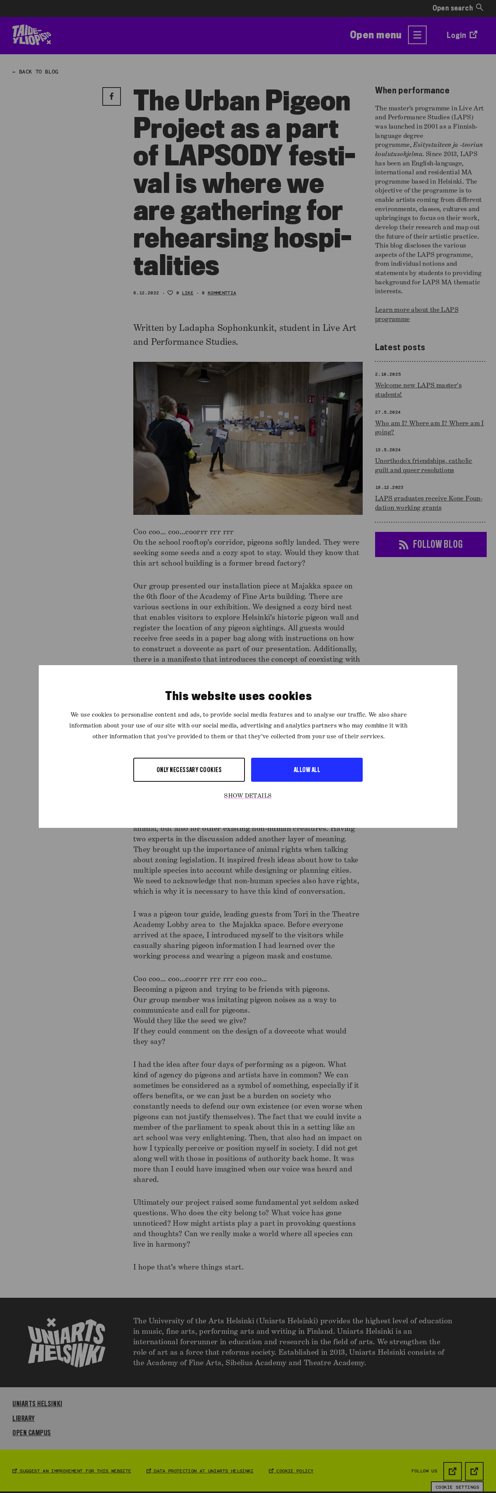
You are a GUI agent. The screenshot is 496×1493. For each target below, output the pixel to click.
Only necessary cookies (189, 769)
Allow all (307, 769)
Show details (248, 796)
